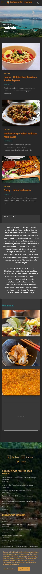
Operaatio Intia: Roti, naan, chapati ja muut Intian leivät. (20, 519)
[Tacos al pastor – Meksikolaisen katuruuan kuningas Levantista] (21, 323)
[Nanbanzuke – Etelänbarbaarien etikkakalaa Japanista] (21, 352)
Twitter (24, 462)
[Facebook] (9, 457)
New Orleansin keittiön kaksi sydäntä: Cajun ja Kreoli (19, 524)
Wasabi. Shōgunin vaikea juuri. (12, 541)
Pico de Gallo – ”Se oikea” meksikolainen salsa (17, 485)
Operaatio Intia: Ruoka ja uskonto (13, 535)
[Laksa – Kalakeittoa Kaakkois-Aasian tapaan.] (21, 56)
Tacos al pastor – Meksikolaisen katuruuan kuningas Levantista (19, 479)
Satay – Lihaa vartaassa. (17, 190)
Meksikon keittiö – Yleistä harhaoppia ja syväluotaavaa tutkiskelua (20, 547)
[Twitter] (18, 462)
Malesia (7, 73)
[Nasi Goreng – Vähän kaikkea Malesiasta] (21, 113)
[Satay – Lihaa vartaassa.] (21, 169)
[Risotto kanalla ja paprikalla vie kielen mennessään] (21, 382)
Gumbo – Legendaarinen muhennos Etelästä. (16, 490)
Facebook (15, 457)
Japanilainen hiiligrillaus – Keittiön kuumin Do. (17, 530)
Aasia (6, 31)
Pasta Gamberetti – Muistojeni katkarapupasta (17, 496)
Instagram (29, 457)
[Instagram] (23, 457)
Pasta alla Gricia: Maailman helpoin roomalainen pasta (19, 501)
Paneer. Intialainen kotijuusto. (11, 507)
